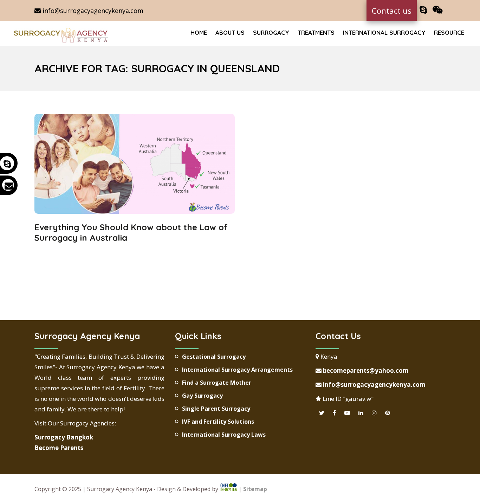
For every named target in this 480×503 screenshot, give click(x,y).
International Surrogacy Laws (224, 434)
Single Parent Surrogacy (216, 408)
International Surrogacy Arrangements (237, 369)
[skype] (423, 10)
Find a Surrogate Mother (216, 382)
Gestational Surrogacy (214, 356)
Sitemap (255, 489)
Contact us (391, 10)
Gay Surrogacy (202, 395)
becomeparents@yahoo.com (365, 370)
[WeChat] (438, 10)
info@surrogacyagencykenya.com (92, 10)
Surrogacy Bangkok (63, 437)
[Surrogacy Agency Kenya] (62, 34)
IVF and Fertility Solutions (218, 421)
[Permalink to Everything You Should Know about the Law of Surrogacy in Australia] (134, 211)
